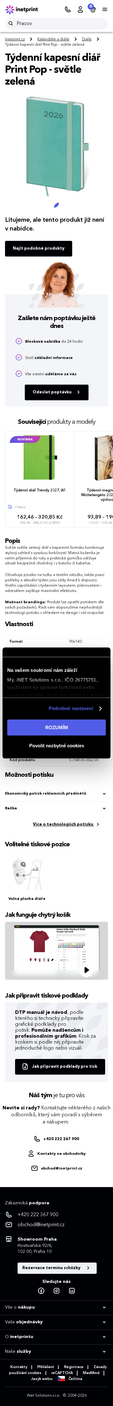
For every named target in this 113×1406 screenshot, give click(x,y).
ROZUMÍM (56, 727)
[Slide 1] (56, 205)
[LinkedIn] (72, 1291)
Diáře (87, 39)
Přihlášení (45, 1367)
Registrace (73, 1367)
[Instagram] (56, 1291)
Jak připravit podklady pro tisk (64, 1067)
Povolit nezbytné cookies (56, 745)
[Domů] (25, 10)
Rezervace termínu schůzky (51, 1268)
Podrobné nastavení (71, 708)
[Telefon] (68, 9)
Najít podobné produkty (38, 248)
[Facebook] (41, 1291)
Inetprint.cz (15, 39)
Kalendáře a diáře (53, 39)
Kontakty (18, 1367)
